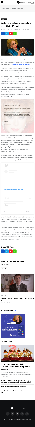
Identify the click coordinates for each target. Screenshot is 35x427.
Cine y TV (3, 295)
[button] (2, 268)
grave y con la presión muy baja (21, 64)
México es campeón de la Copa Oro (13, 386)
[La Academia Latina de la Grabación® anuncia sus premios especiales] (17, 353)
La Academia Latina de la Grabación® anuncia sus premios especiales (16, 367)
